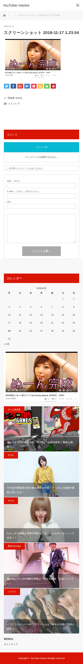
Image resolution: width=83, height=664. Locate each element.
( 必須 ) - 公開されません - (24, 191)
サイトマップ (11, 644)
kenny (19, 98)
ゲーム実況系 (14, 409)
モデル (11, 455)
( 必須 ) (13, 181)
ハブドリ (12, 592)
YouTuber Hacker (16, 5)
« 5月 (6, 344)
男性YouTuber (14, 546)
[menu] (77, 5)
